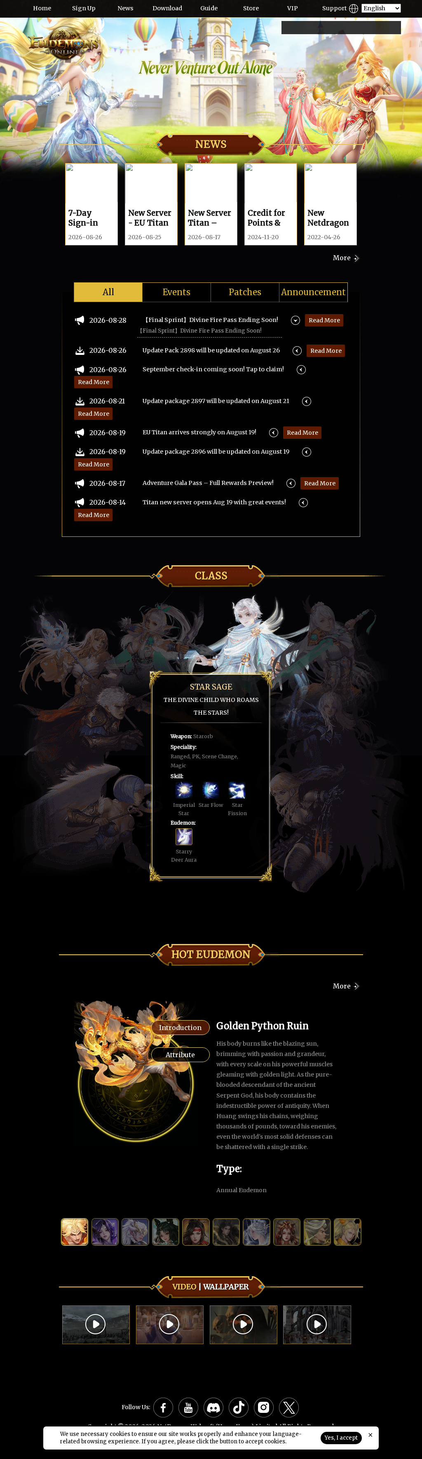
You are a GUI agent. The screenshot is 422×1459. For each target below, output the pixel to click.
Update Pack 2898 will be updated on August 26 (211, 350)
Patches (245, 292)
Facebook (163, 1407)
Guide (209, 8)
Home (42, 8)
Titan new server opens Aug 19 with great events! (214, 502)
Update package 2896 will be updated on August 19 (216, 451)
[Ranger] (167, 660)
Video (185, 1286)
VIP (292, 8)
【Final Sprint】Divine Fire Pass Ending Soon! (210, 320)
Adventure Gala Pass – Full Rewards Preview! (208, 483)
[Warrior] (127, 747)
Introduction (180, 1027)
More (342, 258)
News (125, 8)
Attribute (180, 1055)
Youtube (188, 1407)
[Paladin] (91, 821)
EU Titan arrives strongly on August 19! (199, 432)
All (108, 292)
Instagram (264, 1407)
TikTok (239, 1407)
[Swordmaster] (323, 662)
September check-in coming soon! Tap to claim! (213, 369)
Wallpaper (226, 1286)
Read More (324, 320)
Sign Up (84, 8)
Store (251, 8)
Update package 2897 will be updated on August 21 (216, 401)
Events (176, 292)
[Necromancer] (327, 750)
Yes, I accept (341, 1437)
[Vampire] (326, 827)
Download (167, 8)
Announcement (313, 292)
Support (334, 8)
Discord (213, 1407)
